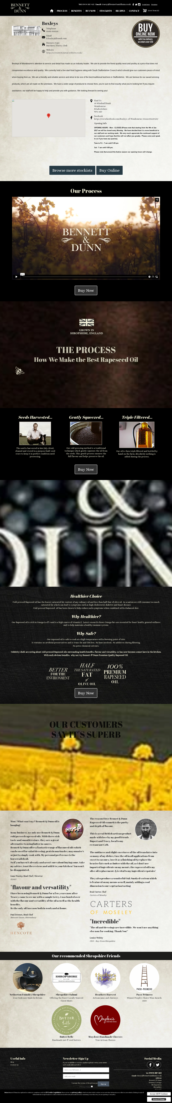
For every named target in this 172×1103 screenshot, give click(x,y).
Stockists (105, 10)
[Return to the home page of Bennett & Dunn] (20, 8)
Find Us (97, 100)
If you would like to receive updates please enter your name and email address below (85, 1064)
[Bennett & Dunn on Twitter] (136, 4)
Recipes (120, 10)
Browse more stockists (72, 170)
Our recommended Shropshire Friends (86, 955)
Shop (12, 1062)
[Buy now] (146, 33)
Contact (134, 10)
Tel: (80, 4)
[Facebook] (133, 4)
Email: (98, 4)
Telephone (51, 28)
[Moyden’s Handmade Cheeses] (105, 1023)
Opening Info (100, 123)
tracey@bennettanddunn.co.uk (116, 4)
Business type (52, 43)
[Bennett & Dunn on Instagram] (139, 4)
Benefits (76, 10)
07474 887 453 (88, 4)
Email (49, 36)
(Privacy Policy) (85, 1087)
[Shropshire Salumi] (66, 982)
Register (154, 4)
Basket (144, 10)
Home (52, 11)
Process (62, 10)
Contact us (14, 1065)
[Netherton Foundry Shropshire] (27, 981)
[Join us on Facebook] (150, 1064)
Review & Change (159, 1099)
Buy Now (90, 10)
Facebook (98, 116)
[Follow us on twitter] (157, 1064)
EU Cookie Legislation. (53, 1092)
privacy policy (77, 1092)
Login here (146, 4)
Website (50, 50)
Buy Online (109, 170)
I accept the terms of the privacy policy (86, 1083)
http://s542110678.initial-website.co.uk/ (64, 53)
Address (159, 1078)
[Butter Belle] (66, 1023)
